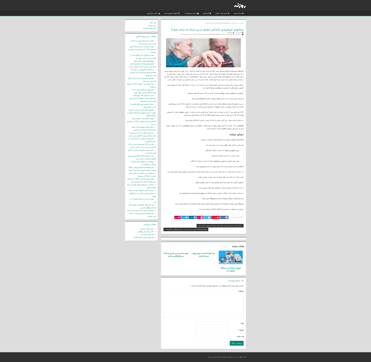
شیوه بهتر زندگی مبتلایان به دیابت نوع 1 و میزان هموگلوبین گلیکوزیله (186, 229)
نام (242, 323)
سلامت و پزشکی (191, 13)
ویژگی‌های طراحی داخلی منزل (144, 61)
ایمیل (241, 330)
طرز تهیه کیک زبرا (147, 234)
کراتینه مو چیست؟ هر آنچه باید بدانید (140, 210)
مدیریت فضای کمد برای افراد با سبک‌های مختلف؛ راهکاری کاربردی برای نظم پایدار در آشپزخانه (142, 98)
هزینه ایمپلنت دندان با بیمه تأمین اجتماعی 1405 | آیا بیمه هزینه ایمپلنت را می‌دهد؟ (142, 50)
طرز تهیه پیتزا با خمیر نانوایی (143, 237)
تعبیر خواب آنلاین (221, 13)
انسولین (233, 156)
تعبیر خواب (152, 25)
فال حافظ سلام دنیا (149, 28)
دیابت (187, 71)
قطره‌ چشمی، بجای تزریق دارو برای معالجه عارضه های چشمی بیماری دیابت (219, 226)
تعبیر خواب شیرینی (147, 229)
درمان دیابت (195, 34)
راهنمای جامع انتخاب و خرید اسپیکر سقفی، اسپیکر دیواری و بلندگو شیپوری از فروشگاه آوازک (141, 113)
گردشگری (206, 13)
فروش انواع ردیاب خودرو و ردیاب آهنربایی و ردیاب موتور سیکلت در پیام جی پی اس (141, 121)
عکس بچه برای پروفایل (146, 232)
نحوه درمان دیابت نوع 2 (186, 34)
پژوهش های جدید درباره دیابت (205, 34)
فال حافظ (153, 23)
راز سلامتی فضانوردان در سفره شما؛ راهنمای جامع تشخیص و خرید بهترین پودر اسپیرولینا (143, 73)
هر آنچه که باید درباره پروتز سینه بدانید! (203, 254)
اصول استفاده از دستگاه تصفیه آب (231, 269)
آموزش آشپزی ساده (170, 13)
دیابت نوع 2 (194, 85)
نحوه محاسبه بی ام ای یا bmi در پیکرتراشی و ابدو (176, 254)
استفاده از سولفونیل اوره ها (218, 34)
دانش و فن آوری (152, 13)
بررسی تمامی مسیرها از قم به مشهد (141, 190)
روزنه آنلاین (241, 23)
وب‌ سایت (240, 336)
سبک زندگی (237, 13)
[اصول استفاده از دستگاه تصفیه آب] (231, 264)
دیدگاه (241, 291)
